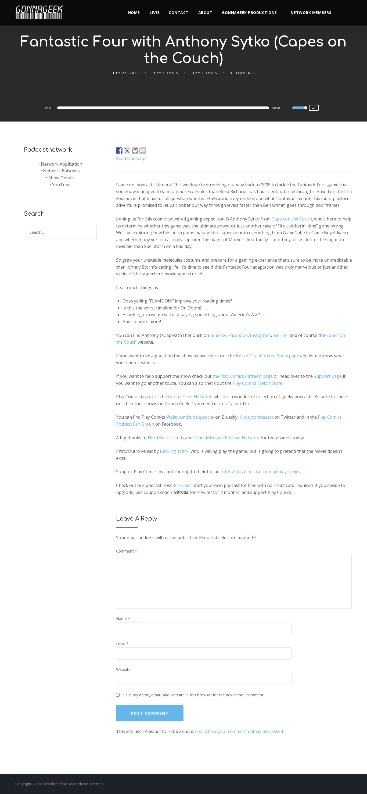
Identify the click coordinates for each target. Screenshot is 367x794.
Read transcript (131, 158)
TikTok (280, 335)
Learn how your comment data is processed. (239, 731)
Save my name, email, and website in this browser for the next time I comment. (193, 694)
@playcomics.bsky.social (190, 417)
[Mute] (288, 108)
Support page (328, 376)
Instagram (260, 335)
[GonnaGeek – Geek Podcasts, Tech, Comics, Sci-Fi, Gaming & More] (40, 10)
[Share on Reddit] (135, 150)
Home (134, 12)
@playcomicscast (256, 417)
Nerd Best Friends (166, 438)
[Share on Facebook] (119, 150)
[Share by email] (142, 150)
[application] (164, 107)
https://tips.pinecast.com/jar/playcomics (260, 472)
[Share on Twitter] (127, 150)
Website (123, 669)
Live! (154, 12)
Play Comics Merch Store (257, 383)
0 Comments (243, 73)
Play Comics (165, 73)
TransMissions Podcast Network (227, 438)
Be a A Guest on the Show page (267, 356)
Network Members (311, 12)
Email (122, 643)
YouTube (61, 185)
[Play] (28, 107)
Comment (126, 551)
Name (123, 618)
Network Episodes (61, 171)
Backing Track (174, 451)
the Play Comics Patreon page (243, 376)
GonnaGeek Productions (249, 12)
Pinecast (182, 485)
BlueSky (218, 335)
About (205, 12)
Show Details (61, 178)
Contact (179, 12)
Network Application (61, 164)
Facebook (238, 335)
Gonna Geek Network (189, 397)
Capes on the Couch (292, 219)
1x (313, 107)
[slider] (299, 111)
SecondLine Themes (85, 783)
